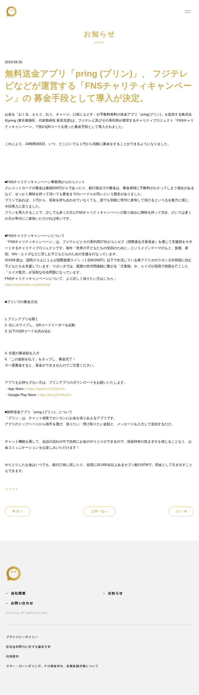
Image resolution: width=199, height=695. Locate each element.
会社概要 (18, 593)
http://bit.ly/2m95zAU (55, 395)
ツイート (11, 489)
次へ (180, 511)
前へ (19, 511)
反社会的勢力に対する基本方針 (28, 646)
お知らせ (115, 593)
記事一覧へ (99, 511)
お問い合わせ (22, 603)
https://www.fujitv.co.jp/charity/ (27, 284)
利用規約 (12, 656)
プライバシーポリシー (22, 637)
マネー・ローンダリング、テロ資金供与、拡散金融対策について (52, 666)
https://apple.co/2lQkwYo (46, 389)
